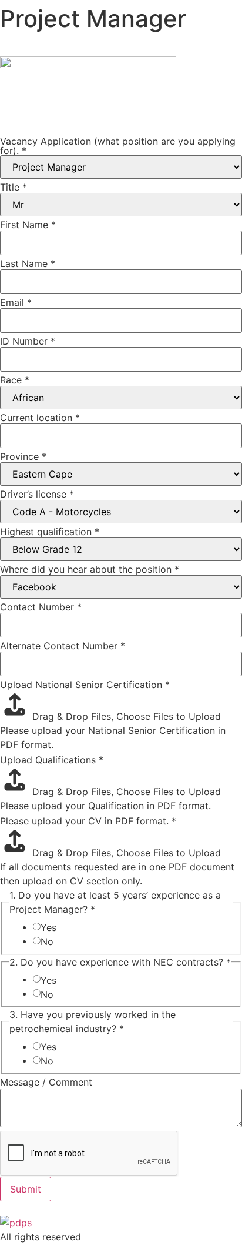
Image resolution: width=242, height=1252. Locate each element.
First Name (28, 224)
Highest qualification (49, 531)
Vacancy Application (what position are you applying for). (118, 145)
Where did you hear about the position (89, 569)
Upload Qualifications (51, 759)
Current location (40, 417)
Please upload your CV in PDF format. (88, 821)
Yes (48, 927)
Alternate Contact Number (62, 645)
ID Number (27, 341)
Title (13, 187)
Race (14, 380)
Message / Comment (46, 1082)
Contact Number (41, 607)
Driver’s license (37, 494)
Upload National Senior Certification (85, 684)
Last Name (27, 263)
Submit (25, 1189)
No (47, 941)
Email (16, 302)
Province (23, 456)
